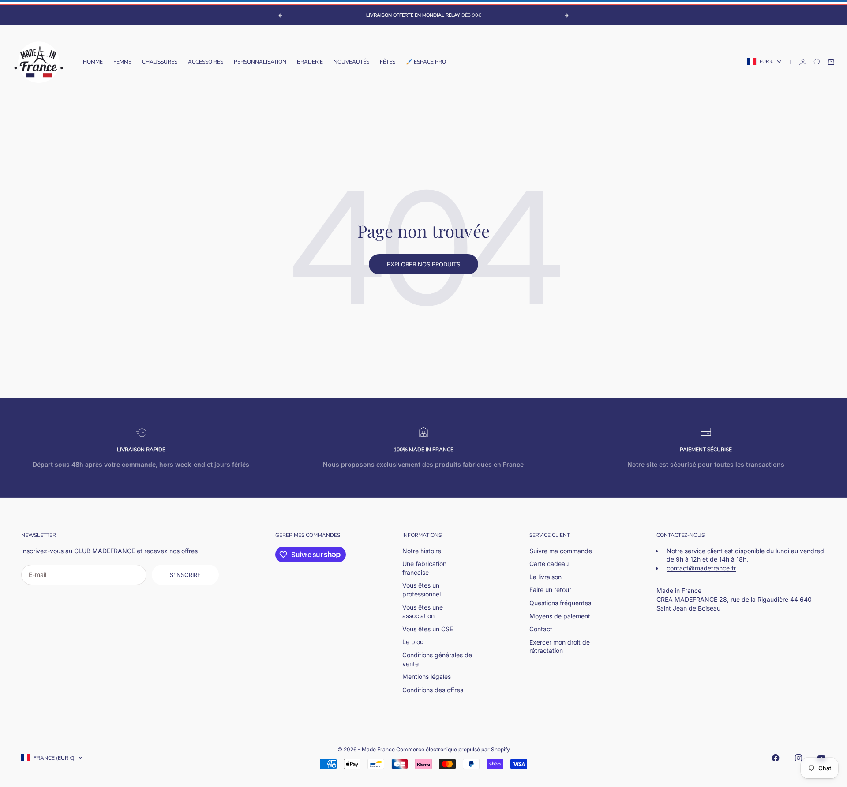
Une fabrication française (424, 568)
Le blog (413, 641)
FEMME (122, 61)
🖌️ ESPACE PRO (426, 61)
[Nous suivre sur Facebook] (775, 757)
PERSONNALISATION (260, 61)
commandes (323, 535)
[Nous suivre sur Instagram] (798, 757)
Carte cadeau (549, 563)
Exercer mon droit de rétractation (559, 646)
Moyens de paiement (559, 616)
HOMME (93, 61)
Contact (540, 629)
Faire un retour (550, 589)
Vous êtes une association (422, 611)
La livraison (545, 577)
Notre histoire (421, 551)
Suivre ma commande (560, 551)
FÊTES (387, 61)
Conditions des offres (432, 689)
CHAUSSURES (159, 61)
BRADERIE (310, 61)
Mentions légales (426, 676)
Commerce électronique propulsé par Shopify (453, 749)
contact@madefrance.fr (701, 568)
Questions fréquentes (560, 603)
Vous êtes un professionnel (421, 589)
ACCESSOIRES (205, 61)
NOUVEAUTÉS (351, 61)
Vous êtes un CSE (427, 629)
